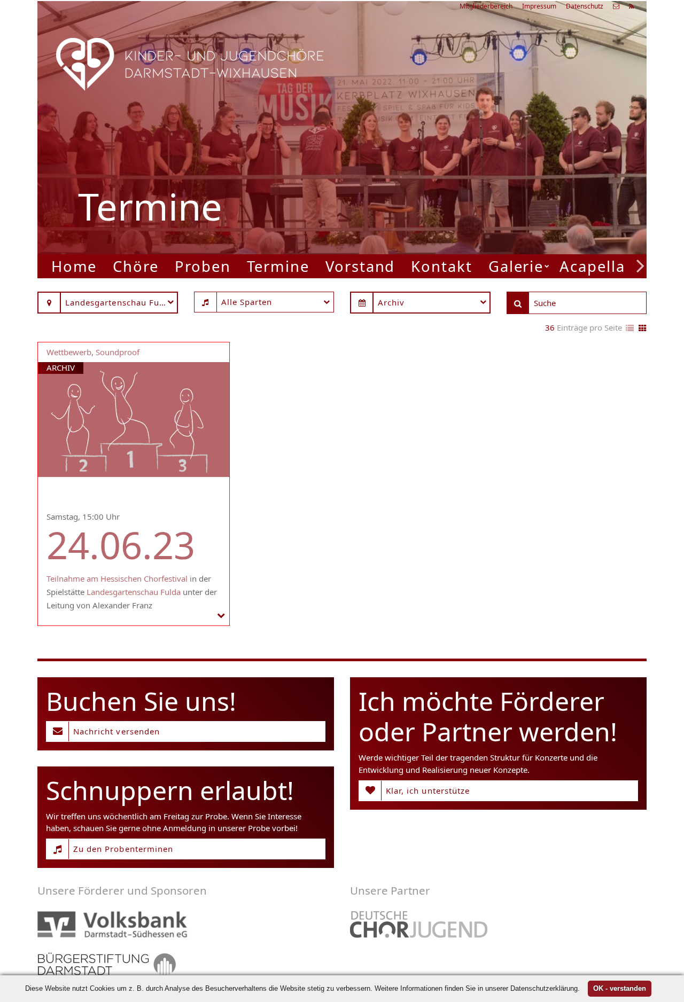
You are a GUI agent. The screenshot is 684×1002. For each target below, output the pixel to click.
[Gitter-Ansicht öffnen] (643, 328)
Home (74, 266)
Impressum (539, 6)
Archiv (60, 367)
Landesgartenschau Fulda (134, 591)
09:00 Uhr (473, 170)
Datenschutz (584, 6)
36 (550, 327)
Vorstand (360, 266)
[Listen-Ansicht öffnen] (630, 328)
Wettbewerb (68, 352)
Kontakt (441, 266)
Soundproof (117, 352)
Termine (278, 266)
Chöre (136, 266)
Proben (203, 266)
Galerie (515, 266)
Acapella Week (615, 266)
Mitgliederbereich (486, 6)
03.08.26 (505, 114)
